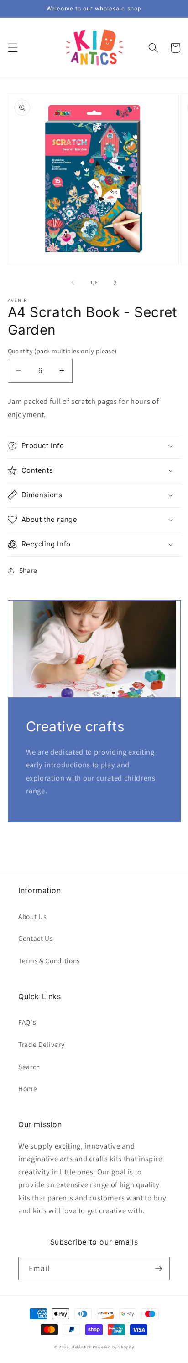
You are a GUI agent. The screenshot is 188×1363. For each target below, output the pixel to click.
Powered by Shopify (113, 1347)
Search (29, 1066)
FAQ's (27, 1021)
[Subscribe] (158, 1269)
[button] (12, 48)
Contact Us (35, 938)
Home (27, 1088)
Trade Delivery (41, 1044)
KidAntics (81, 1347)
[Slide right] (115, 282)
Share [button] (28, 570)
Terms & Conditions (49, 960)
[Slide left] (73, 282)
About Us (32, 916)
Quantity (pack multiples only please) (62, 351)
